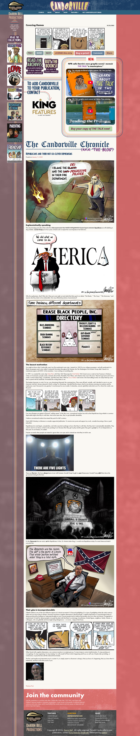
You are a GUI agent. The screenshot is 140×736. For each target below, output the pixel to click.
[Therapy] (14, 94)
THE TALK (51, 722)
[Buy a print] (83, 53)
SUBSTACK (71, 713)
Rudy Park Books (100, 722)
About (57, 12)
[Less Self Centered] (30, 53)
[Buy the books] (51, 66)
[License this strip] (63, 53)
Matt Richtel (75, 374)
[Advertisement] (70, 20)
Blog (49, 12)
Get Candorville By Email (92, 12)
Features (74, 12)
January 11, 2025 (37, 157)
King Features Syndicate (79, 732)
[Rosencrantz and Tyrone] (14, 111)
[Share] (109, 53)
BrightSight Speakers (75, 725)
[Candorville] (70, 6)
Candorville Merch (100, 716)
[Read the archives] (34, 65)
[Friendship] (14, 153)
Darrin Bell (68, 730)
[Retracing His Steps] (48, 53)
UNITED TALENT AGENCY (76, 721)
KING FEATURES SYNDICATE (76, 719)
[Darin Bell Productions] (16, 10)
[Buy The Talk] (90, 128)
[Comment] (98, 53)
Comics (41, 12)
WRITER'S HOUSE (73, 723)
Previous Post (30, 686)
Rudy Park (50, 374)
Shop (65, 12)
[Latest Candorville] (39, 53)
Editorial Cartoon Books (102, 720)
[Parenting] (14, 132)
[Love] (14, 75)
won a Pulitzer (72, 377)
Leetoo (104, 732)
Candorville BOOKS (101, 718)
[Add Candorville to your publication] (42, 98)
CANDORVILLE (52, 716)
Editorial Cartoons (53, 718)
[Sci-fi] (14, 53)
